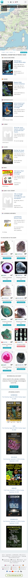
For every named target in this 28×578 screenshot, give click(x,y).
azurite (5, 342)
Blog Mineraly (6, 559)
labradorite (20, 298)
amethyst (19, 254)
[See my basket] (13, 2)
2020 (7, 52)
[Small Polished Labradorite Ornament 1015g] (21, 290)
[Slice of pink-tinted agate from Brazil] (7, 357)
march (11, 52)
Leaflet (14, 49)
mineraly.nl (6, 568)
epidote (5, 254)
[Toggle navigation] (25, 2)
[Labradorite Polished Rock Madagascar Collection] (21, 357)
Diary (3, 52)
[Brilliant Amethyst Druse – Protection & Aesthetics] (21, 311)
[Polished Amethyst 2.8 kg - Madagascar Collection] (7, 290)
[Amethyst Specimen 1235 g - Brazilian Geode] (21, 246)
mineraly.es (23, 567)
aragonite (20, 342)
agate (4, 275)
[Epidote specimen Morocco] (7, 246)
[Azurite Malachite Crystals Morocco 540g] (7, 334)
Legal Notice (8, 554)
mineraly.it (14, 567)
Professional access (16, 556)
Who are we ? (22, 554)
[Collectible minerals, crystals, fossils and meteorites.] (2, 2)
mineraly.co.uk (17, 565)
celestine (19, 275)
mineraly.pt (14, 568)
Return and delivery (6, 556)
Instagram (20, 559)
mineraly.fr (8, 565)
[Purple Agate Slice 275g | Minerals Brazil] (7, 267)
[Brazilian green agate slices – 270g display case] (7, 311)
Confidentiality (15, 554)
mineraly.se (23, 568)
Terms (3, 554)
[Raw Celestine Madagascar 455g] (21, 267)
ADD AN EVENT (14, 386)
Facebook (14, 559)
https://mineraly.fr (14, 562)
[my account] (11, 2)
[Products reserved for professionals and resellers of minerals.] (26, 342)
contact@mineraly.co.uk (16, 561)
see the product (7, 258)
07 (14, 52)
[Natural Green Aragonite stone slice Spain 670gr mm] (21, 334)
